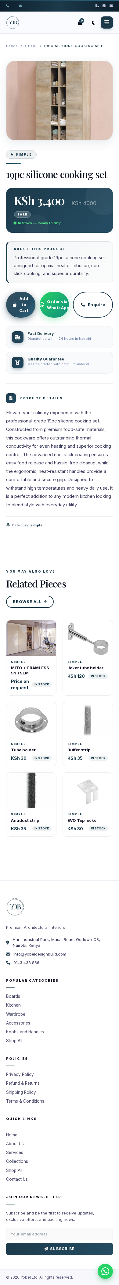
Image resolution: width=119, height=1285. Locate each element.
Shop (31, 46)
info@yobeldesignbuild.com (39, 954)
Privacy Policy (20, 1074)
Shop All (14, 1040)
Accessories (18, 1023)
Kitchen (13, 1005)
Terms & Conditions (25, 1101)
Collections (17, 1161)
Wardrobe (15, 1014)
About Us (15, 1143)
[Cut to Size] (97, 6)
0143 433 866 (26, 962)
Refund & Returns (23, 1083)
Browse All (27, 601)
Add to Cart (24, 304)
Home (12, 46)
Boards (13, 996)
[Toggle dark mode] (93, 22)
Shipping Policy (21, 1092)
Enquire (96, 304)
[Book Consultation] (104, 6)
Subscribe (62, 1248)
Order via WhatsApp (58, 304)
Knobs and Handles (25, 1031)
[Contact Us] (111, 6)
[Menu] (107, 22)
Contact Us (17, 1179)
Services (14, 1152)
